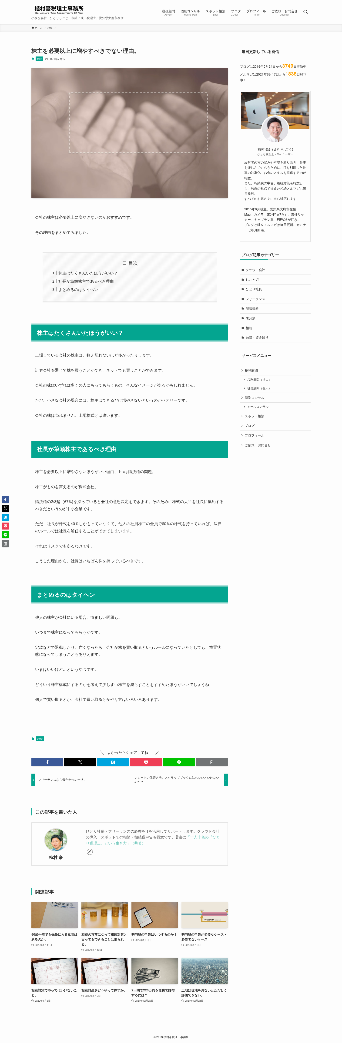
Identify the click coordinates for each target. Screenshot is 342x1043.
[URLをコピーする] (212, 762)
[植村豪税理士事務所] (58, 9)
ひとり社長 (254, 289)
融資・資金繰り (257, 337)
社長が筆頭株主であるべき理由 (86, 281)
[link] (90, 852)
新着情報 (252, 308)
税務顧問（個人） (259, 388)
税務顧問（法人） (259, 379)
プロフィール (254, 435)
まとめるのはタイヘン (78, 289)
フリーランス (255, 298)
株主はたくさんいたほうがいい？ (88, 273)
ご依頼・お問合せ (258, 445)
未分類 (250, 318)
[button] (47, 762)
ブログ (250, 425)
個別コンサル (254, 397)
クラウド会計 (255, 269)
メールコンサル (257, 407)
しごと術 (252, 279)
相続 (39, 58)
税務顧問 (251, 370)
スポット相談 (254, 416)
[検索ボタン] (305, 12)
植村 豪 (56, 857)
